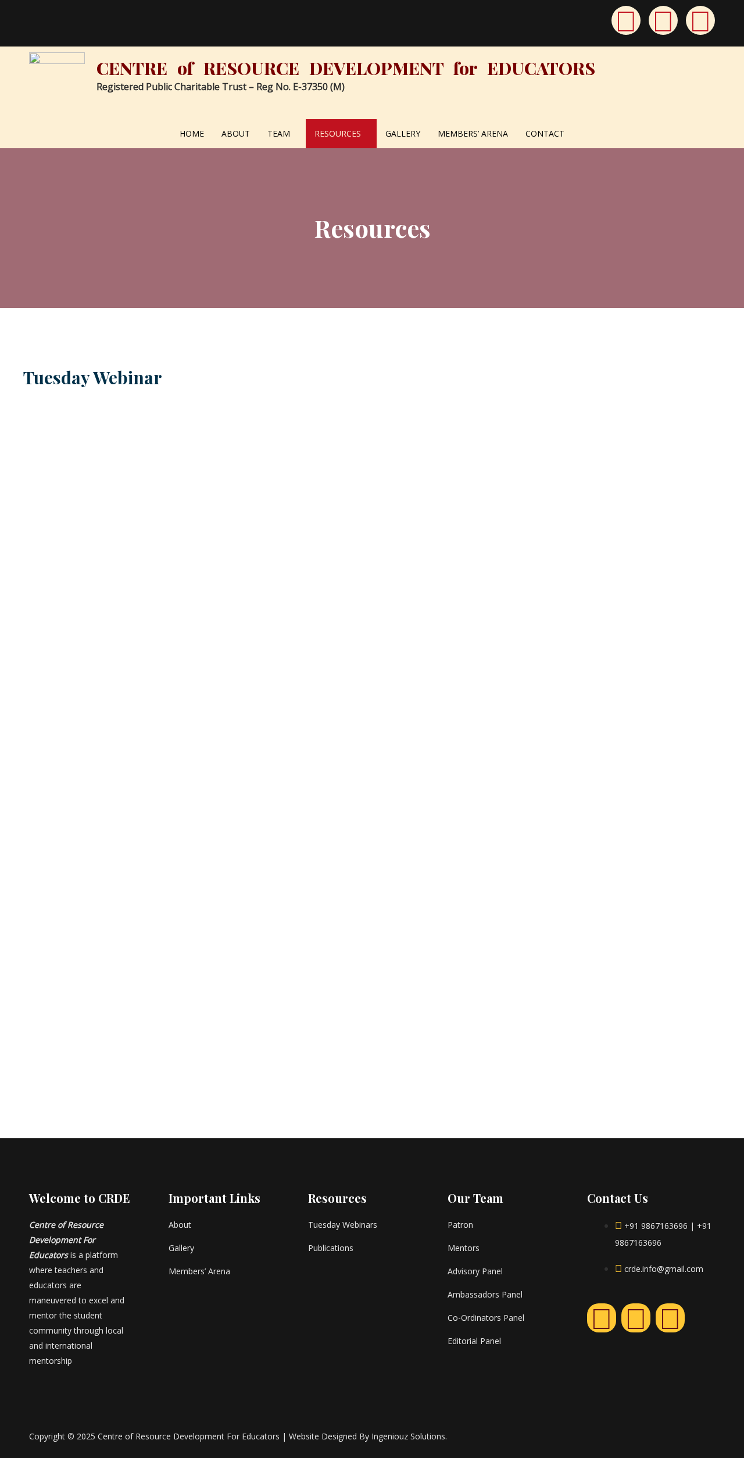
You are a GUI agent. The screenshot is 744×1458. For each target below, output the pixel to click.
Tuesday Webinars (342, 1224)
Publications (330, 1247)
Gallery (402, 133)
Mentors (464, 1247)
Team (278, 133)
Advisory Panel (475, 1271)
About (235, 133)
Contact (544, 133)
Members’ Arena (473, 133)
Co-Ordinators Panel (486, 1317)
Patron (460, 1224)
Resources (337, 133)
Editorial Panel (474, 1340)
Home (192, 133)
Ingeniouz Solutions (408, 1436)
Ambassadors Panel (485, 1294)
